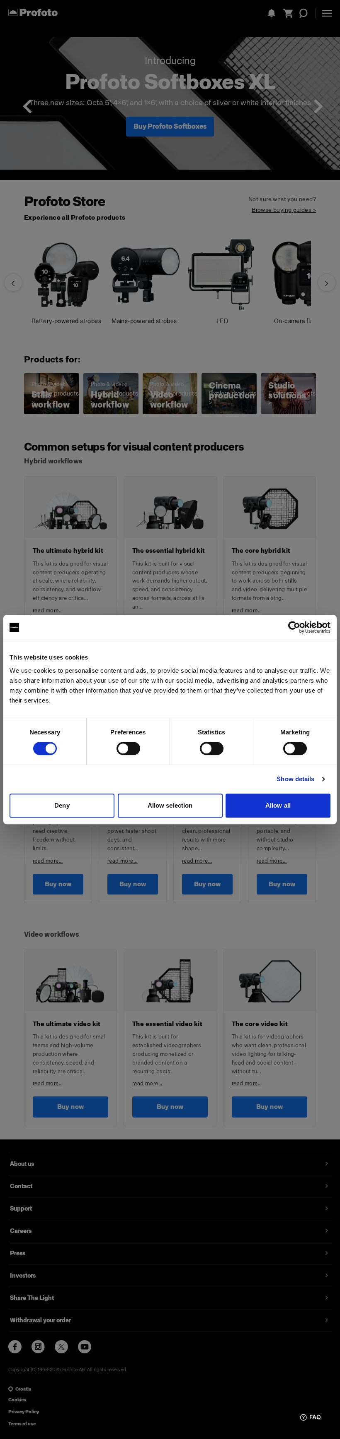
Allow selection (170, 805)
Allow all (278, 805)
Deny (61, 805)
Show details (295, 778)
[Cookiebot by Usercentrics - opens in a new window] (294, 627)
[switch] (128, 748)
